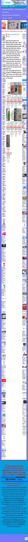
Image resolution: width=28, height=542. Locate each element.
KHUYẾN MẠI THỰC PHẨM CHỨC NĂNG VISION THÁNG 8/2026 (24, 154)
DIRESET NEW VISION (8, 96)
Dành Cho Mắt (4, 138)
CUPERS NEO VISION (12, 122)
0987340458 (10, 479)
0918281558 (20, 477)
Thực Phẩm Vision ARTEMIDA (17, 513)
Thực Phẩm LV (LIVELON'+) (15, 508)
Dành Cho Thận (4, 178)
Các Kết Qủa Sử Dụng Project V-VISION (4, 239)
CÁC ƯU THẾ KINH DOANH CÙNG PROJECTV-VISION (24, 374)
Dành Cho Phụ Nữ (4, 92)
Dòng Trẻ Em (4, 97)
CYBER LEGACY (4, 69)
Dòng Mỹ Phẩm (4, 165)
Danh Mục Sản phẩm (7, 9)
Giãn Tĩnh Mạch (4, 215)
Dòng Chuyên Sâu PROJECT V (4, 60)
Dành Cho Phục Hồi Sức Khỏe (4, 110)
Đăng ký (24, 85)
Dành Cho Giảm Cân (4, 117)
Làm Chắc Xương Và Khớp (4, 171)
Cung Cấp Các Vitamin (4, 209)
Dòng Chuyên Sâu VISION (4, 74)
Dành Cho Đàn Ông (4, 85)
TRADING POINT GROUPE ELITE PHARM (24, 251)
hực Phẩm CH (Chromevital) (15, 494)
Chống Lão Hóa (4, 203)
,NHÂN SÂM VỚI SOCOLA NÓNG (16, 487)
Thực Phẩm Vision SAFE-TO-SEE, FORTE (14, 524)
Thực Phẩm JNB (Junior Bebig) (16, 504)
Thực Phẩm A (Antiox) (13, 498)
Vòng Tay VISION (5, 487)
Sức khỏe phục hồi (20, 9)
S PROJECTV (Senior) (12, 96)
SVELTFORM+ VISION (21, 122)
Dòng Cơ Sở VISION (4, 80)
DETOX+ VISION (16, 122)
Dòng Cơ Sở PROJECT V (4, 53)
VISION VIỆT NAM (3, 385)
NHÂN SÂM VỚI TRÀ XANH (17, 489)
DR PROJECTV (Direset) (16, 96)
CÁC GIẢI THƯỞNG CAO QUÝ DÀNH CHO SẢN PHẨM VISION (4, 371)
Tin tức (4, 18)
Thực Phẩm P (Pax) (14, 496)
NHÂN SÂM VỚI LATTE (16, 491)
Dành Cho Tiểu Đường (4, 46)
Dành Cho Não (4, 123)
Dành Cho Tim (4, 128)
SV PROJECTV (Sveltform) (20, 96)
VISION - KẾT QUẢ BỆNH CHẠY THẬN (4, 292)
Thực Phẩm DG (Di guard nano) (12, 502)
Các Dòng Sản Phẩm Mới (4, 158)
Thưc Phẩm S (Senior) (12, 500)
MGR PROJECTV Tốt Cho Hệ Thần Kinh (24, 299)
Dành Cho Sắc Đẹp (4, 143)
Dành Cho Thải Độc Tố (4, 183)
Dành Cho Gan (4, 133)
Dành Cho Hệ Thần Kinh (4, 102)
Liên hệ (10, 18)
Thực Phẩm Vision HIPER (12, 517)
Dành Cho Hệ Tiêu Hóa (4, 190)
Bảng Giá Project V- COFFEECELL (11, 15)
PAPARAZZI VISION (4, 65)
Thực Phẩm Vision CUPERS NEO (13, 521)
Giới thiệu (12, 6)
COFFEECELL (4, 42)
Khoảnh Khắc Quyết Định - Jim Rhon (24, 169)
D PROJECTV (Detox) (8, 122)
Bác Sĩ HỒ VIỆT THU (24, 349)
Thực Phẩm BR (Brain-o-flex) (14, 509)
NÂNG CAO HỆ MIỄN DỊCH (4, 197)
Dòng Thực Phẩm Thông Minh (4, 151)
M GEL (19, 526)
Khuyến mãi (5, 12)
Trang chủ (5, 6)
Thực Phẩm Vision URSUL (14, 511)
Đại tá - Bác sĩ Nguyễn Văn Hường (24, 180)
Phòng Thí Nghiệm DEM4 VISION (24, 287)
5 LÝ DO (24, 111)
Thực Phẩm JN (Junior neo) (15, 493)
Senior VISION (8, 149)
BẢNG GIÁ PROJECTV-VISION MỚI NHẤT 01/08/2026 (24, 124)
